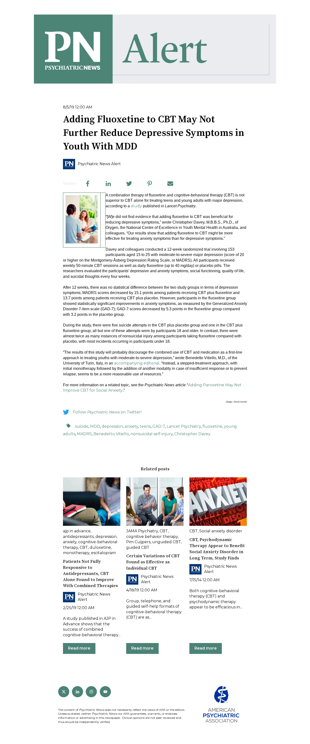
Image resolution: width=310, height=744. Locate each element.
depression (112, 426)
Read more (79, 648)
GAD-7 (158, 426)
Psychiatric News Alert (99, 164)
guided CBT (137, 547)
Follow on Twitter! (107, 412)
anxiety (131, 426)
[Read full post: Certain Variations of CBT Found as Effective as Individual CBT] (155, 501)
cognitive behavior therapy (152, 536)
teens (145, 426)
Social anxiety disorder (220, 531)
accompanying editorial (136, 363)
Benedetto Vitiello (111, 434)
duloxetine (100, 547)
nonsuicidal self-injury (152, 434)
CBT (84, 547)
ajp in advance (77, 531)
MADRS (84, 434)
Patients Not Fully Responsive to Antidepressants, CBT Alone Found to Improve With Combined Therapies (90, 574)
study (136, 206)
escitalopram (103, 552)
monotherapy (76, 552)
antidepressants (78, 536)
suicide (81, 426)
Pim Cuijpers (138, 542)
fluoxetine (212, 426)
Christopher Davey (192, 434)
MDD (95, 426)
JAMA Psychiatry (142, 531)
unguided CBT (166, 542)
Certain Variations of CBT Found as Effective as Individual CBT (153, 562)
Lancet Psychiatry (184, 426)
